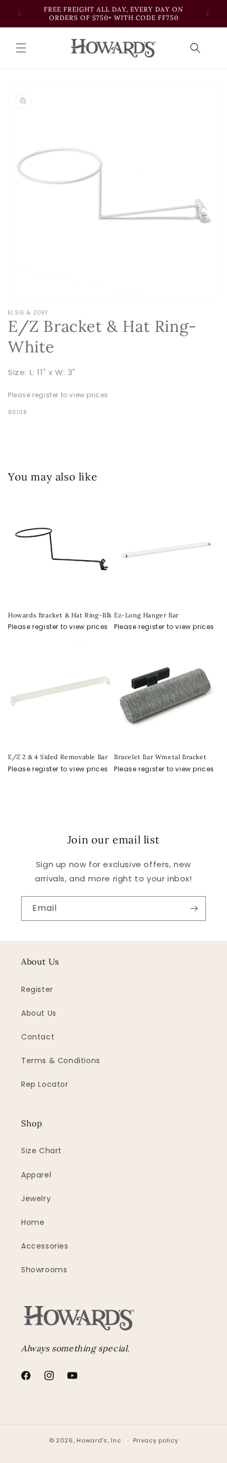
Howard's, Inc (99, 1440)
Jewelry (36, 1198)
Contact (37, 1037)
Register (37, 989)
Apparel (36, 1175)
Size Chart (41, 1150)
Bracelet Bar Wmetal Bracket (160, 757)
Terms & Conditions (60, 1060)
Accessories (45, 1246)
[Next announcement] (207, 13)
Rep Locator (45, 1084)
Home (32, 1222)
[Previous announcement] (19, 13)
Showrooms (44, 1269)
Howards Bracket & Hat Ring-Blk (60, 615)
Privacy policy (155, 1440)
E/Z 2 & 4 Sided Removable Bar (58, 757)
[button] (21, 48)
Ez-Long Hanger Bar (146, 615)
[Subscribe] (193, 908)
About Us (38, 1013)
